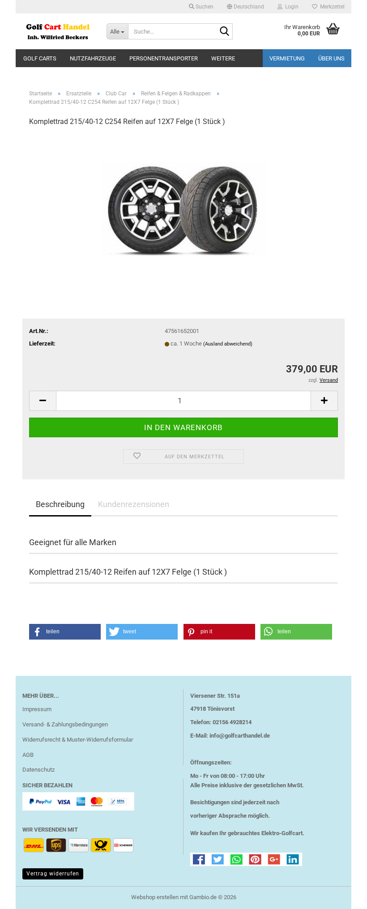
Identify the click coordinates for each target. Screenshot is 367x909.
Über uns (331, 58)
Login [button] (290, 7)
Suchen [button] (203, 7)
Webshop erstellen (155, 897)
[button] (245, 6)
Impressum (36, 709)
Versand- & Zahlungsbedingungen (65, 724)
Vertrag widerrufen (52, 874)
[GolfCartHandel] (57, 31)
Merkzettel (331, 7)
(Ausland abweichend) (227, 344)
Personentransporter (163, 58)
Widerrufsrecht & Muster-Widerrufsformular (77, 739)
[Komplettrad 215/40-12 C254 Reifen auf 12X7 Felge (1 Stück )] (183, 201)
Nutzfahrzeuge (93, 58)
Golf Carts (39, 58)
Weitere (223, 58)
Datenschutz (38, 769)
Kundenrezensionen (133, 504)
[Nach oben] (342, 895)
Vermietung (287, 58)
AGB (28, 754)
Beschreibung (60, 504)
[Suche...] (224, 32)
